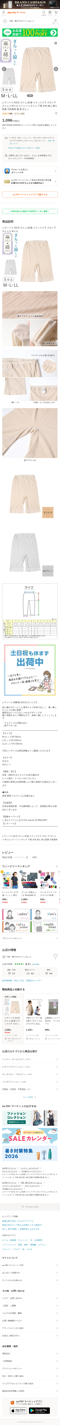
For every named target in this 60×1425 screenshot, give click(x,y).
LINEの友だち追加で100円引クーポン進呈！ (30, 211)
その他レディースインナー (31, 1171)
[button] (56, 113)
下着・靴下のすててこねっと (31, 1183)
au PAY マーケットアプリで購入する (30, 194)
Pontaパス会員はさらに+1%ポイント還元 (24, 148)
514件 (35, 964)
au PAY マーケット (9, 1168)
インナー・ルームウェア (30, 1168)
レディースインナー (9, 1171)
